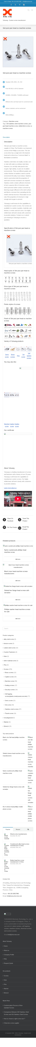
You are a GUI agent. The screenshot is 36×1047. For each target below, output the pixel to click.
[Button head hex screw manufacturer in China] (6, 860)
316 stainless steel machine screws (17, 123)
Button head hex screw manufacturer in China (17, 861)
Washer (6, 722)
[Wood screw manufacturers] (6, 834)
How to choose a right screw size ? (14, 1018)
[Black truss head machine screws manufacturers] (18, 566)
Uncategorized (8, 718)
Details (18, 559)
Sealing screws (9, 685)
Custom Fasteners (9, 652)
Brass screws (9, 672)
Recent (18, 829)
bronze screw (8, 643)
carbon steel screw (9, 648)
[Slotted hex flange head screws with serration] (18, 586)
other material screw (10, 660)
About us (6, 950)
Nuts (5, 656)
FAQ (5, 959)
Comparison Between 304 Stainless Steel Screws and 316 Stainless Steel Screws (16, 1013)
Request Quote (8, 963)
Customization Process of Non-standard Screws (13, 1007)
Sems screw (9, 700)
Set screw (8, 705)
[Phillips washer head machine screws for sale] (18, 605)
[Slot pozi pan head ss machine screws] (18, 52)
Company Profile (9, 954)
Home (6, 946)
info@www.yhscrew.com (14, 896)
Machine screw (13, 121)
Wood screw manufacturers (18, 834)
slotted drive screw (24, 126)
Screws (6, 669)
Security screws (10, 689)
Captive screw (9, 677)
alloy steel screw (9, 639)
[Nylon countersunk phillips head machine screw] (18, 546)
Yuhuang (11, 468)
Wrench (6, 726)
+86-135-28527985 (13, 893)
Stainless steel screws (12, 709)
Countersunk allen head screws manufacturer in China (19, 844)
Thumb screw (9, 713)
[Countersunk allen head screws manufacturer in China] (6, 844)
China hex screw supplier (11, 1023)
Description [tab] (6, 137)
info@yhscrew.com (27, 1)
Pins (5, 665)
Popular (8, 829)
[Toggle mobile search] (28, 10)
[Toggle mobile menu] (32, 10)
